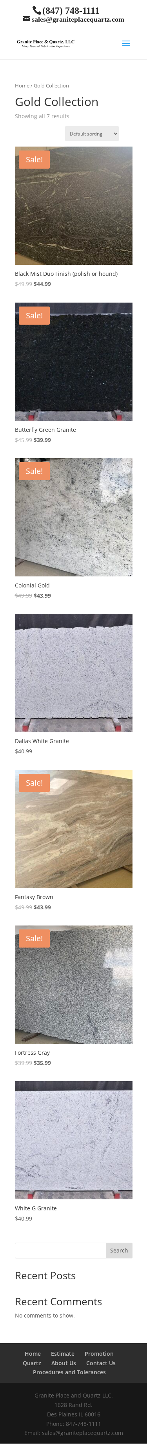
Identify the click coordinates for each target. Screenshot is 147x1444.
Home (22, 85)
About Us (63, 1363)
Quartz (32, 1363)
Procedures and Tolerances (69, 1372)
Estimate (62, 1353)
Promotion (99, 1353)
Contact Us (101, 1363)
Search (119, 1250)
